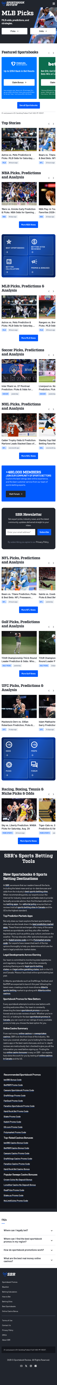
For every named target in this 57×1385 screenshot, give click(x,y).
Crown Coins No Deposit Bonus (18, 1179)
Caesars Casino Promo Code (16, 1153)
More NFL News (28, 610)
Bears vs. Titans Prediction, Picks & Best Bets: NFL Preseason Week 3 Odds (19, 596)
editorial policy (29, 904)
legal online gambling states (26, 969)
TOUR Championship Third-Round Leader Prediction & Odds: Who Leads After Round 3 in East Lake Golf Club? (19, 659)
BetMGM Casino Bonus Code (16, 1148)
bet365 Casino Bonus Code (16, 1143)
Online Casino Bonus (10, 1311)
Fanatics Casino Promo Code (17, 1164)
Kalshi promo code (17, 940)
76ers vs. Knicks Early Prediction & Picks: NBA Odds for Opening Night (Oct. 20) (19, 211)
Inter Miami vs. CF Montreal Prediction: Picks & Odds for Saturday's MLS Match (16, 388)
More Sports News (28, 841)
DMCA (4, 1335)
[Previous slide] (49, 124)
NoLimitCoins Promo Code (16, 1200)
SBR (7, 885)
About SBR (6, 1340)
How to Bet (6, 1296)
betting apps (12, 904)
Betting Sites (7, 1301)
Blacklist (5, 1287)
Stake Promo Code (12, 1116)
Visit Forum (14, 494)
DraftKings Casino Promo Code (18, 1158)
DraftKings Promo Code (14, 1095)
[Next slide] (53, 53)
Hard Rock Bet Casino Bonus (17, 1169)
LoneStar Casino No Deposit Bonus (20, 1185)
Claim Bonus (18, 82)
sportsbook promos (30, 1010)
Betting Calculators (9, 1292)
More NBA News (28, 224)
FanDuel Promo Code (13, 1100)
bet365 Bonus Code (12, 1079)
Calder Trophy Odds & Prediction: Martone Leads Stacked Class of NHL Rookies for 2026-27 (19, 442)
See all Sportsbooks (28, 105)
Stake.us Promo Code (13, 1195)
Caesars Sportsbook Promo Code (19, 1090)
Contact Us (6, 1325)
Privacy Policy (42, 542)
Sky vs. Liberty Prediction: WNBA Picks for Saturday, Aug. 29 (19, 827)
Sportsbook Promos (9, 1282)
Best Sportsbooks (9, 1306)
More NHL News (28, 456)
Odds (41, 31)
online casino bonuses (16, 1052)
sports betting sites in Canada (31, 907)
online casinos (25, 1033)
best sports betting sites (36, 891)
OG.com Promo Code (13, 1127)
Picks (13, 31)
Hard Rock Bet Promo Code (16, 1111)
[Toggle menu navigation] (54, 3)
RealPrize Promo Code (14, 1190)
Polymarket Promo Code (15, 1132)
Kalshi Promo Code (12, 1122)
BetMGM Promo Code (13, 1085)
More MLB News (28, 338)
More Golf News (28, 673)
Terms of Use (7, 1320)
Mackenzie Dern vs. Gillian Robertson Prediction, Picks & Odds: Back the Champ (17, 723)
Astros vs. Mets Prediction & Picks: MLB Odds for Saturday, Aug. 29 (17, 156)
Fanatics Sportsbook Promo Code (19, 1106)
